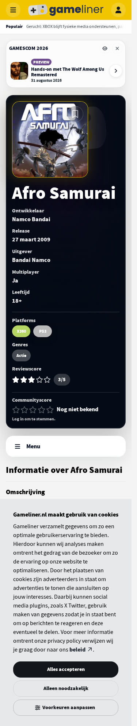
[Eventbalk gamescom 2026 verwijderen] (117, 48)
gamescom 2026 (28, 48)
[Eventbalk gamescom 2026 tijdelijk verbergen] (105, 48)
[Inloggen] (118, 10)
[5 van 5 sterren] (50, 410)
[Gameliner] (65, 10)
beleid (77, 650)
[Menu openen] (13, 10)
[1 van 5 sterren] (16, 410)
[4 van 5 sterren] (42, 410)
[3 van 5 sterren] (33, 410)
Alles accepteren (66, 669)
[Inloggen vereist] (75, 114)
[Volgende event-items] (115, 70)
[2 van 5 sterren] (24, 410)
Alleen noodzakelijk (65, 688)
